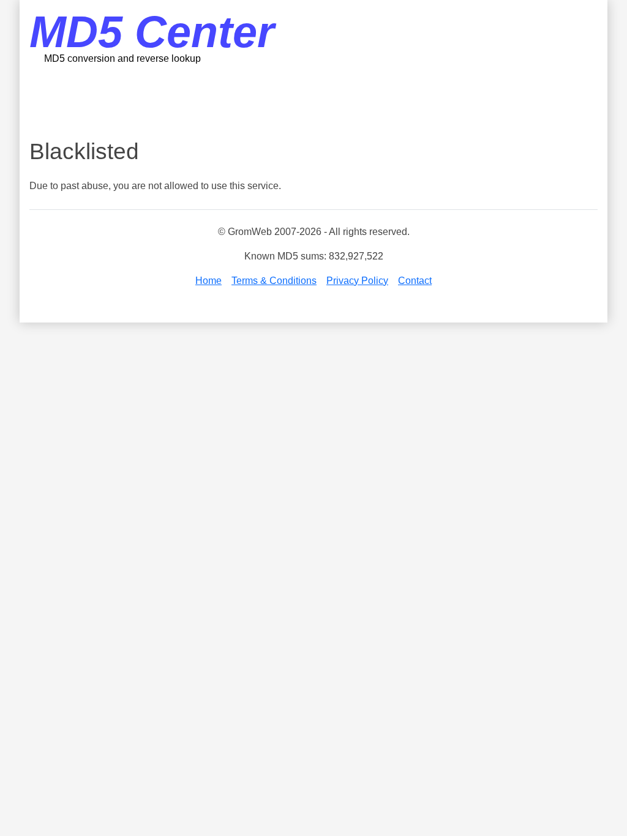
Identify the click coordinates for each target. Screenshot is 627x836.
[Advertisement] (313, 101)
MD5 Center (151, 31)
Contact (415, 280)
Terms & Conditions (274, 280)
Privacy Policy (357, 280)
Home (208, 280)
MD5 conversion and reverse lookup (122, 58)
